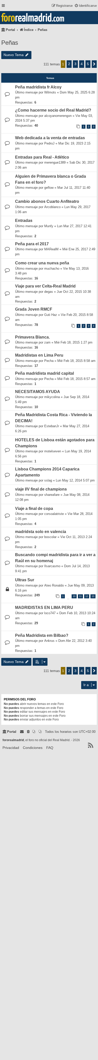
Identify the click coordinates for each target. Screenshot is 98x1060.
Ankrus (49, 641)
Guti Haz (50, 315)
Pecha (49, 361)
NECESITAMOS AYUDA (37, 392)
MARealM (51, 249)
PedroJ (49, 143)
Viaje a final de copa (34, 508)
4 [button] (82, 64)
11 (80, 596)
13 (93, 596)
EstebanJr (51, 426)
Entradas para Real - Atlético (42, 157)
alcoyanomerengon (58, 116)
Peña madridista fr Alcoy (38, 87)
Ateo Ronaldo (54, 585)
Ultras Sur (24, 580)
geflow (49, 187)
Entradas (23, 220)
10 (74, 596)
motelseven (52, 451)
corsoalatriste (54, 514)
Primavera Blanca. (32, 337)
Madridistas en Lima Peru (39, 355)
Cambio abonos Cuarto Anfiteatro (47, 201)
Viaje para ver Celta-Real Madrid (45, 286)
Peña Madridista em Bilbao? (41, 635)
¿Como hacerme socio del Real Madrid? (53, 110)
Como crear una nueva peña (42, 263)
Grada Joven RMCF (33, 309)
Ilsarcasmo (52, 566)
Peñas (9, 42)
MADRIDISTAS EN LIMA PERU (44, 607)
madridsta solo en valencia (40, 531)
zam (47, 342)
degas (48, 292)
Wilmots (50, 92)
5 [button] (88, 64)
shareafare (52, 495)
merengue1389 (55, 162)
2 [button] (69, 64)
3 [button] (75, 64)
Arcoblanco (52, 207)
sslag (48, 480)
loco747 (50, 613)
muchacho (51, 268)
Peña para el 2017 (32, 244)
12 (86, 596)
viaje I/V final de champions (41, 489)
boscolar (50, 537)
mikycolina (52, 397)
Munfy (48, 226)
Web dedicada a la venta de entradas (50, 138)
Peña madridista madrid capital (44, 373)
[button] (94, 64)
